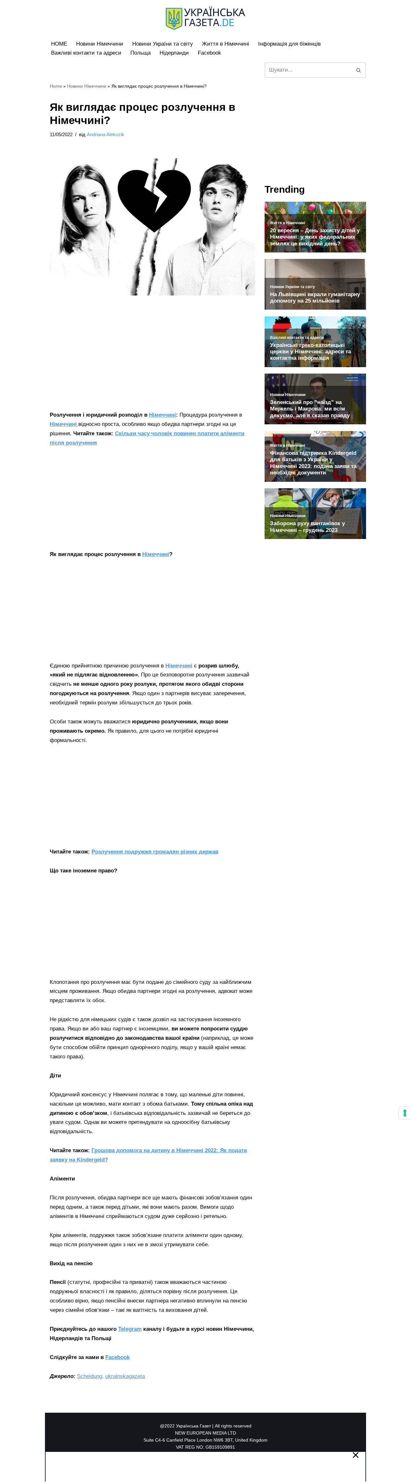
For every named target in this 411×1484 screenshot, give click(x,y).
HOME (59, 44)
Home (56, 86)
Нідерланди (174, 53)
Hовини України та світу (162, 44)
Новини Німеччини (99, 44)
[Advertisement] (152, 363)
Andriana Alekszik (105, 134)
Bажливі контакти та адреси (86, 53)
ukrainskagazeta (125, 1376)
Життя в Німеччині (225, 44)
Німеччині (162, 415)
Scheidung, (90, 1376)
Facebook (209, 53)
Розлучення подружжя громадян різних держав (155, 852)
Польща (140, 53)
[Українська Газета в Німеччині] (205, 18)
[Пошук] (359, 70)
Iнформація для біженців (289, 44)
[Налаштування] (405, 1113)
